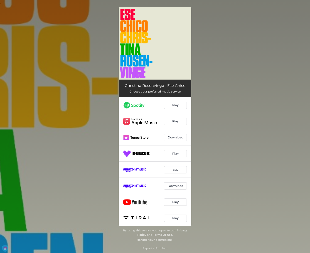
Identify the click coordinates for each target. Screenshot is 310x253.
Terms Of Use (162, 234)
